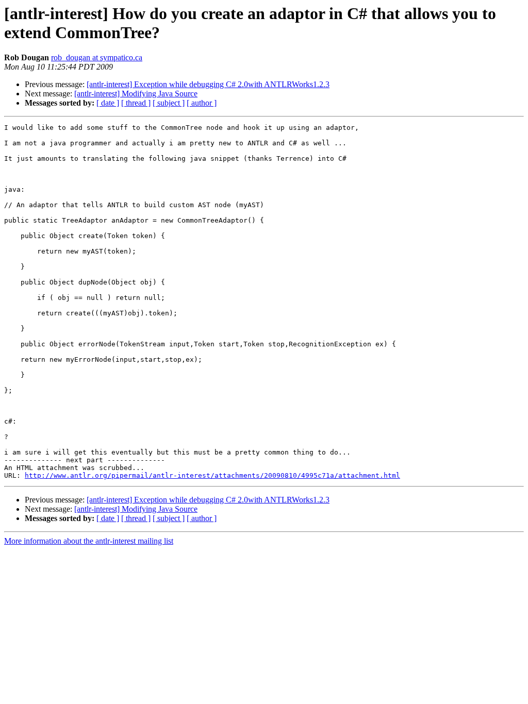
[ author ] (202, 102)
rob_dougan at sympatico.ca (96, 57)
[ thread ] (136, 102)
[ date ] (107, 102)
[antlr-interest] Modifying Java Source (135, 93)
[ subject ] (169, 102)
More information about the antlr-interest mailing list (88, 541)
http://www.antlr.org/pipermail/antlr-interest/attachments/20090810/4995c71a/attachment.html (212, 475)
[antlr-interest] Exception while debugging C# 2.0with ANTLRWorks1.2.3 (208, 84)
